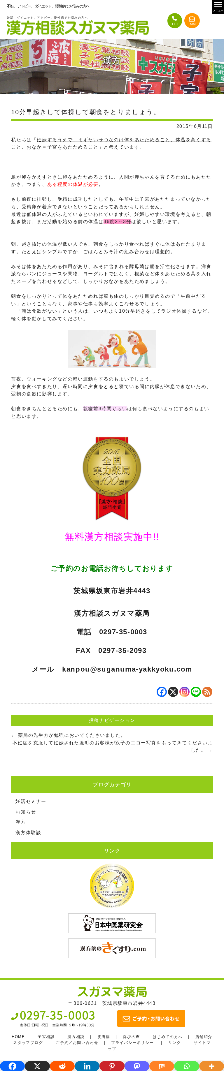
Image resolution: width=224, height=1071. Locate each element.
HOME (18, 1037)
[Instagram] (184, 692)
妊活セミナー (30, 801)
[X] (173, 692)
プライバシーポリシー (132, 1042)
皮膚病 (103, 1037)
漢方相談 (75, 1037)
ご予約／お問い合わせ (77, 1042)
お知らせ (25, 811)
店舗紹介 (203, 1037)
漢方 (20, 822)
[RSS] (207, 692)
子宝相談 (46, 1037)
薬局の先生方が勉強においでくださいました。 (68, 735)
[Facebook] (162, 692)
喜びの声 (131, 1037)
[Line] (196, 692)
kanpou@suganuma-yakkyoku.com (127, 669)
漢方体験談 (28, 832)
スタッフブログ (28, 1042)
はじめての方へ (168, 1037)
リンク (174, 1042)
